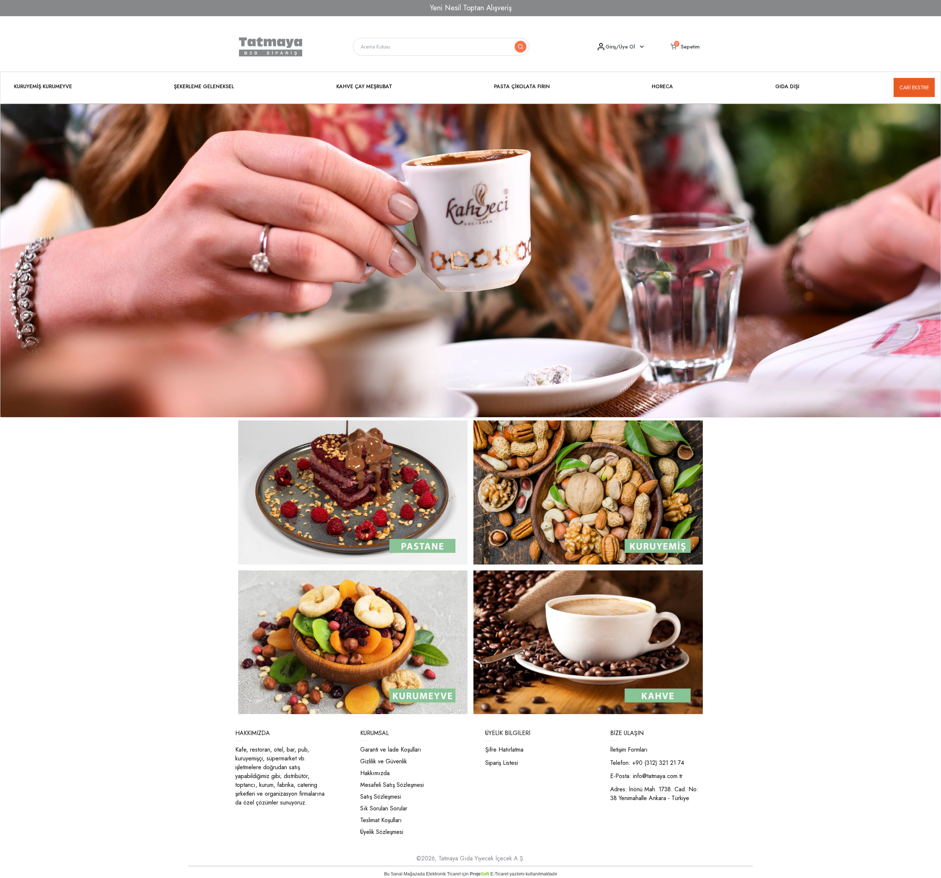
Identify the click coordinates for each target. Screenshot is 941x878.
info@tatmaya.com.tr (658, 776)
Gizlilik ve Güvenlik (383, 761)
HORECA (662, 86)
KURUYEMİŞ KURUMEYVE (43, 86)
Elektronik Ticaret (443, 874)
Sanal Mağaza (405, 874)
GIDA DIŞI (787, 86)
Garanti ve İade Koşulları (390, 749)
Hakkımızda (375, 773)
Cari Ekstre (914, 87)
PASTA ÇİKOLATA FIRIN (522, 86)
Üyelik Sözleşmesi (381, 832)
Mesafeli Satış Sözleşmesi (392, 785)
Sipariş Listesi (501, 763)
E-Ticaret (499, 874)
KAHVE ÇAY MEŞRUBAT (364, 86)
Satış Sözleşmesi (380, 796)
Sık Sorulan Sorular (383, 808)
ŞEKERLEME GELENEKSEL (204, 86)
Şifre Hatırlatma (504, 749)
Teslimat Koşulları (381, 820)
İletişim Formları (629, 749)
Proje (479, 874)
